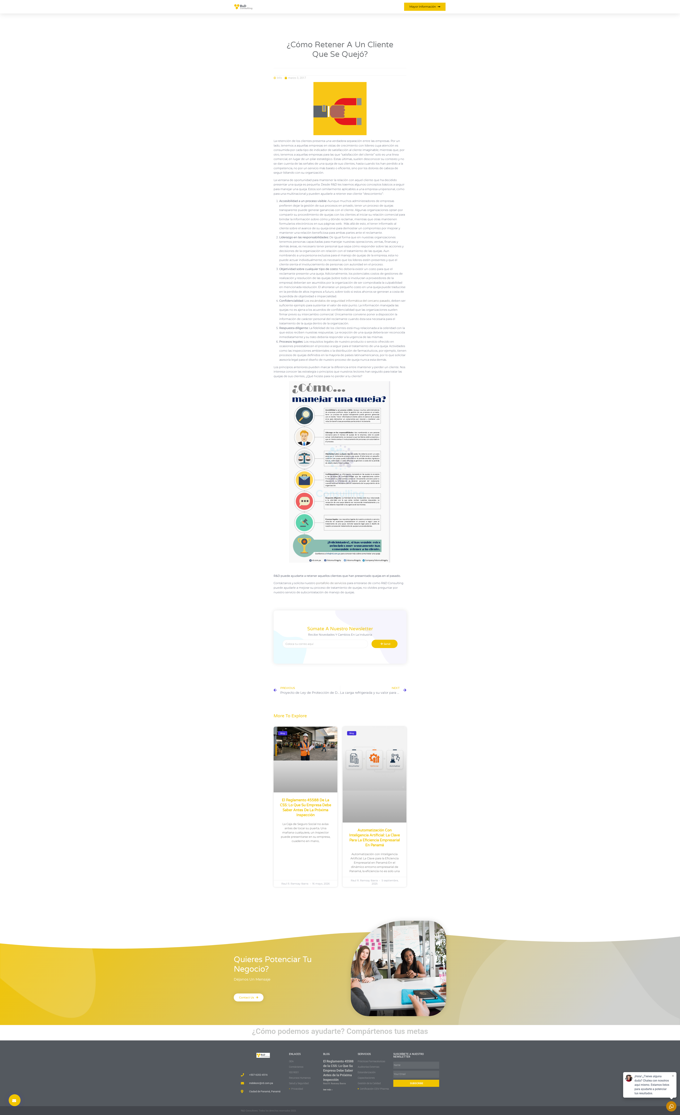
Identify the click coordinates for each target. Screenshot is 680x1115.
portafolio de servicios (331, 583)
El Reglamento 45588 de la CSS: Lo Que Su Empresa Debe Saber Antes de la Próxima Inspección (338, 1070)
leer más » (328, 1089)
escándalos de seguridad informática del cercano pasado (350, 300)
